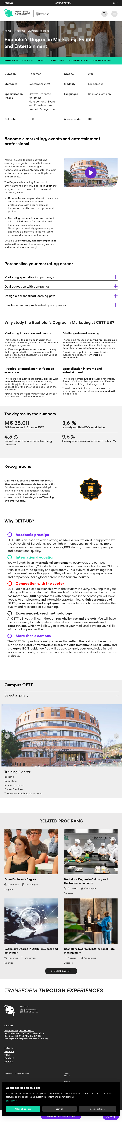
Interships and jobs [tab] (78, 60)
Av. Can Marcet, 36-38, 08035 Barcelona (24, 1033)
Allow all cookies (23, 1109)
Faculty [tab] (42, 60)
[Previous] (7, 736)
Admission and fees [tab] (102, 60)
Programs (19, 30)
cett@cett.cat (11, 1030)
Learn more (12, 1100)
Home (7, 30)
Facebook (9, 1058)
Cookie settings (97, 1109)
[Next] (116, 736)
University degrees (38, 30)
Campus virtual (63, 3)
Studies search (61, 971)
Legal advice (67, 1074)
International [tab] (57, 60)
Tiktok (7, 1055)
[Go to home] (26, 13)
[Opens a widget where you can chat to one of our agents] (111, 1117)
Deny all (59, 1109)
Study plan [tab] (27, 60)
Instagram (9, 1051)
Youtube (8, 1061)
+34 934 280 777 (26, 1030)
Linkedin (8, 1048)
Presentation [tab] (11, 60)
